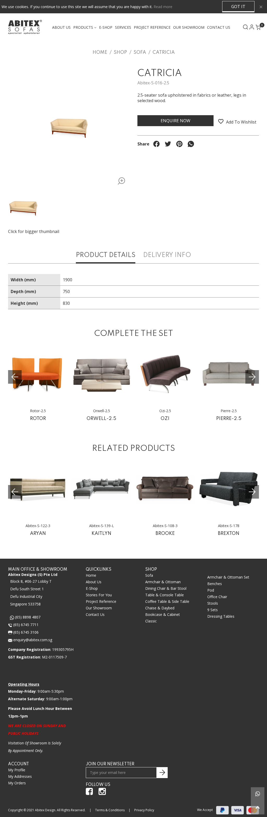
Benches (214, 583)
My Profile (16, 769)
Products (83, 27)
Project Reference (152, 27)
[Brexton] (228, 489)
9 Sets (212, 609)
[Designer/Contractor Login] (249, 27)
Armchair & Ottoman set (228, 577)
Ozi (165, 418)
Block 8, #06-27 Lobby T (31, 581)
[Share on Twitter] (168, 144)
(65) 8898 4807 (27, 617)
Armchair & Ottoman (163, 581)
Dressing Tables (220, 616)
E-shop (105, 27)
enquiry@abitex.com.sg (32, 639)
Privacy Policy (144, 810)
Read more (163, 6)
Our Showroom (188, 27)
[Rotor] (38, 374)
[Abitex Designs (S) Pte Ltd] (25, 27)
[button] (252, 377)
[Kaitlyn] (101, 489)
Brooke (165, 533)
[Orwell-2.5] (101, 374)
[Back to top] (257, 807)
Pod (210, 590)
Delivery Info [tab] (167, 255)
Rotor (38, 418)
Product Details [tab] (105, 255)
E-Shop (92, 588)
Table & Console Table (164, 594)
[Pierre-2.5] (228, 374)
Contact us (95, 614)
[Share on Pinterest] (179, 144)
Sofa (149, 575)
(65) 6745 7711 (25, 624)
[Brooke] (165, 489)
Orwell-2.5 (101, 418)
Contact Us (218, 27)
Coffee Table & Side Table (167, 601)
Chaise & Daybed (159, 607)
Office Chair (217, 596)
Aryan (38, 533)
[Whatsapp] (257, 794)
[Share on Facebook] (156, 144)
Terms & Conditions (110, 810)
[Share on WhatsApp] (191, 144)
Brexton (228, 533)
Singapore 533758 (25, 604)
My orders (17, 782)
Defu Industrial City (26, 596)
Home (91, 575)
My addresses (20, 776)
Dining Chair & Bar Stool (165, 588)
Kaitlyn (101, 533)
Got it (238, 6)
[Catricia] (120, 181)
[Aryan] (38, 489)
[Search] (243, 27)
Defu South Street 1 (27, 588)
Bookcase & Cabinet (162, 614)
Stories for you (99, 594)
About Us (61, 27)
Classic (151, 620)
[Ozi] (165, 374)
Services (123, 27)
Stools (212, 603)
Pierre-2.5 (228, 418)
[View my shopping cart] (256, 25)
